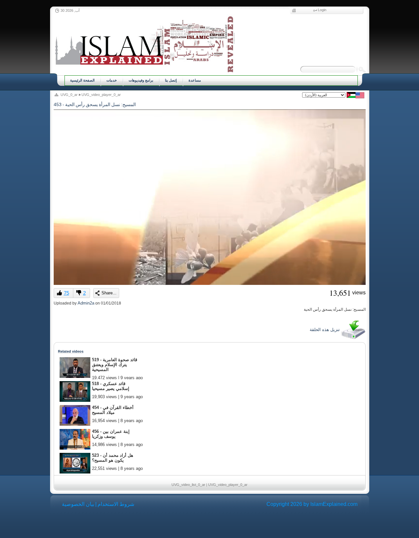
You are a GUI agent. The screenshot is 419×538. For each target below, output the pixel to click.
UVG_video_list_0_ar (188, 485)
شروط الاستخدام (116, 504)
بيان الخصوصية (78, 504)
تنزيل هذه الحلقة (325, 329)
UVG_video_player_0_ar (101, 95)
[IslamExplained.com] (144, 43)
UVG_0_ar (69, 95)
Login (322, 10)
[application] (210, 197)
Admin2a (86, 303)
